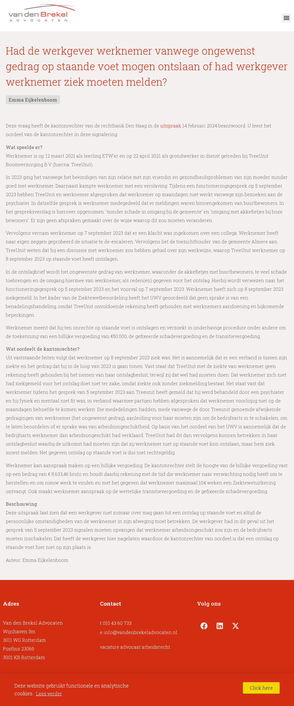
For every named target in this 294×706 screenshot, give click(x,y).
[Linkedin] (220, 626)
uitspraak (170, 126)
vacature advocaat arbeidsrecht (135, 647)
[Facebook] (204, 626)
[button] (286, 18)
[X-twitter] (236, 626)
